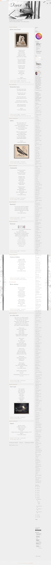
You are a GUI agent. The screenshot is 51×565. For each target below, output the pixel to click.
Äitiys (36, 479)
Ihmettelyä (12, 204)
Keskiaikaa (37, 204)
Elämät (36, 137)
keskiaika (36, 203)
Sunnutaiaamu (37, 374)
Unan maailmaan (21, 239)
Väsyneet (36, 470)
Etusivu (21, 442)
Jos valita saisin (14, 315)
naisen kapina (37, 287)
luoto (36, 259)
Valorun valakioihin (22, 241)
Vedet (36, 456)
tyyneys (36, 412)
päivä (36, 329)
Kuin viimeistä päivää (38, 543)
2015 (37, 492)
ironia (36, 181)
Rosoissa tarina (37, 336)
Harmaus (36, 155)
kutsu (23, 115)
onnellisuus (37, 299)
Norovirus (37, 289)
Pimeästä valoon (38, 317)
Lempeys (36, 244)
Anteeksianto (37, 114)
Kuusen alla (37, 237)
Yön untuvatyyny (38, 475)
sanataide (37, 357)
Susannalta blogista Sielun (18, 229)
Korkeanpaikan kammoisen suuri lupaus (38, 223)
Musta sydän (37, 284)
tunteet (36, 403)
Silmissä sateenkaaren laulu (37, 368)
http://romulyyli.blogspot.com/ (24, 374)
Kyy (36, 238)
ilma (36, 176)
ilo (35, 178)
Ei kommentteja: (23, 438)
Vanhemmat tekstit (29, 442)
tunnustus (15, 252)
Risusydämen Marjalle (22, 243)
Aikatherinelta (19, 317)
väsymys (36, 468)
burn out (36, 123)
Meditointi (37, 268)
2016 (37, 490)
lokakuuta (39, 499)
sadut (36, 355)
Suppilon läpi (37, 378)
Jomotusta (37, 183)
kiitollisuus (37, 214)
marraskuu (37, 264)
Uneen (36, 421)
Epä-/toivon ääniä (38, 144)
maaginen (20, 163)
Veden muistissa (38, 452)
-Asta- (40, 72)
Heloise (36, 156)
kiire (36, 212)
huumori (36, 168)
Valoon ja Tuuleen (37, 540)
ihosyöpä (36, 173)
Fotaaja (36, 152)
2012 (37, 497)
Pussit (36, 324)
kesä (36, 206)
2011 (37, 515)
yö (35, 473)
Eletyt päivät (38, 52)
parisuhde (37, 307)
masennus (37, 265)
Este (36, 150)
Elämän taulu (37, 135)
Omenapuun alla (38, 294)
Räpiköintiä (37, 349)
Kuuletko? (37, 235)
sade (36, 351)
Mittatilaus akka (38, 277)
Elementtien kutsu (15, 87)
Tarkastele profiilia (38, 90)
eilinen (36, 125)
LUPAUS (30, 432)
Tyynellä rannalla (38, 410)
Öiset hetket (37, 482)
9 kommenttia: (23, 161)
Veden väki (37, 454)
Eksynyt (36, 129)
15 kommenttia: (23, 198)
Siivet (36, 358)
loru (17, 163)
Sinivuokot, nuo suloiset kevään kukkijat (38, 46)
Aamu (36, 107)
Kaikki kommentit (39, 59)
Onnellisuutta (37, 301)
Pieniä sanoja (21, 238)
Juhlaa (12, 120)
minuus (36, 276)
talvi (36, 388)
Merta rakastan (14, 284)
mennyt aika (37, 270)
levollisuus (37, 246)
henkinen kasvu (38, 158)
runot (30, 115)
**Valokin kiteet (38, 51)
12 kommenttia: (23, 80)
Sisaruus (36, 370)
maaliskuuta (40, 506)
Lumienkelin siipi (38, 255)
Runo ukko (37, 339)
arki (36, 116)
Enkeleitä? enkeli (38, 140)
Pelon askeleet (37, 310)
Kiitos (36, 218)
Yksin (36, 472)
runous (36, 348)
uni (20, 418)
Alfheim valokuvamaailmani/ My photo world (38, 44)
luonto (28, 115)
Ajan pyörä (37, 110)
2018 (37, 488)
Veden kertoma (38, 450)
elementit (20, 115)
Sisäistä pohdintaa (38, 372)
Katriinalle (21, 375)
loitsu (25, 115)
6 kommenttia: (23, 278)
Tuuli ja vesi (37, 408)
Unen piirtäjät (37, 424)
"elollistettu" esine (38, 104)
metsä (23, 163)
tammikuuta (40, 511)
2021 (37, 486)
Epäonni (36, 147)
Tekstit (37, 57)
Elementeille (16, 115)
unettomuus (24, 279)
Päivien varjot (37, 327)
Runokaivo (38, 536)
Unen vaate (13, 387)
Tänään (36, 414)
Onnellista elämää (38, 297)
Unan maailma (38, 533)
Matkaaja (37, 267)
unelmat (36, 422)
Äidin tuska (37, 477)
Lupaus (12, 423)
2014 (37, 494)
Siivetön (36, 360)
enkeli (36, 143)
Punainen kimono (38, 321)
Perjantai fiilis (37, 313)
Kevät (36, 209)
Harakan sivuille (22, 237)
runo (25, 82)
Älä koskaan (37, 481)
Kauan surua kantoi (15, 29)
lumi (36, 253)
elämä (15, 439)
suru (27, 82)
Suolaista (36, 376)
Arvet (36, 117)
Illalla (36, 175)
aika (36, 108)
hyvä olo (36, 170)
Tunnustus (12, 224)
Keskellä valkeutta (38, 200)
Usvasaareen (22, 246)
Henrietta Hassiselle (21, 242)
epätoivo (15, 82)
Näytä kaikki (40, 548)
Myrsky (36, 286)
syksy (36, 382)
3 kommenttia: (23, 217)
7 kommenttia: (23, 114)
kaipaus (36, 192)
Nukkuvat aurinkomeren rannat (37, 292)
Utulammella (13, 168)
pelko (36, 308)
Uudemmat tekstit (13, 442)
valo (36, 444)
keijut (36, 196)
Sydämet (36, 381)
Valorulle (21, 373)
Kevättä (36, 211)
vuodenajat (37, 464)
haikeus (36, 153)
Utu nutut (37, 434)
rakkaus (36, 333)
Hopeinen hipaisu (38, 163)
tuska (29, 82)
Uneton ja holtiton (15, 257)
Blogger (31, 563)
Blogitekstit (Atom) (14, 445)
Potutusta (36, 320)
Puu (36, 326)
